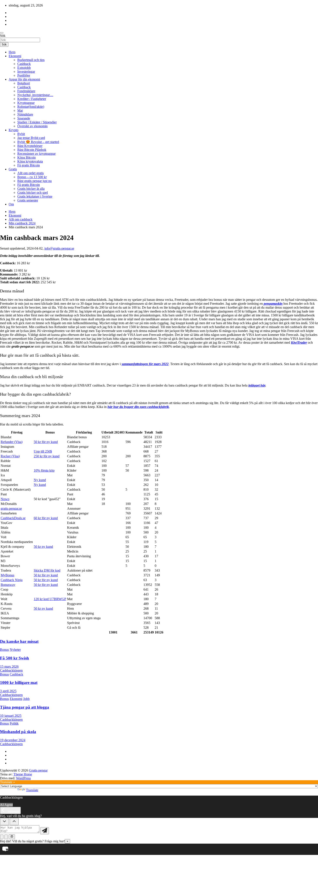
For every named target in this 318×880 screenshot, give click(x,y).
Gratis (13, 169)
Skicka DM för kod (47, 570)
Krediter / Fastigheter (31, 99)
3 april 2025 (8, 691)
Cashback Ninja (11, 580)
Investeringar (26, 71)
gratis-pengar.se (11, 508)
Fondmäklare (26, 91)
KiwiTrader (299, 342)
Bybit (21, 134)
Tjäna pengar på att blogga (24, 707)
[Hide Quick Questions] (4, 821)
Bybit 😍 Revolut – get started (38, 142)
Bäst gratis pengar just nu (34, 181)
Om (11, 204)
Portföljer (23, 75)
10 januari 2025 (10, 715)
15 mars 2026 (9, 666)
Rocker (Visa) (10, 456)
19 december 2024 (12, 740)
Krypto (13, 130)
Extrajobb (24, 67)
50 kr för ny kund (46, 442)
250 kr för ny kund (46, 456)
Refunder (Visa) (11, 442)
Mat (20, 110)
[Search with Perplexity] (12, 836)
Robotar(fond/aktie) (30, 106)
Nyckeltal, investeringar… (35, 95)
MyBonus (7, 575)
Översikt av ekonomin (32, 126)
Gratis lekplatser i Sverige (34, 196)
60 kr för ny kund (46, 518)
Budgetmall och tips (31, 60)
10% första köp (44, 470)
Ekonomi (15, 56)
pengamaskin (273, 303)
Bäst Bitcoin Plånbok (31, 150)
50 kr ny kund (43, 546)
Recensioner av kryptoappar (36, 153)
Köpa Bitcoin (26, 157)
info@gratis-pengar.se (59, 248)
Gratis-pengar (38, 770)
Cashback (24, 64)
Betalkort (23, 83)
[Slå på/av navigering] (1, 33)
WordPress (23, 778)
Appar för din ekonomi (24, 79)
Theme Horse (22, 774)
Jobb (26, 699)
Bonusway (8, 585)
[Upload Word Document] (6, 837)
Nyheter (15, 649)
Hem (12, 52)
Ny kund (40, 480)
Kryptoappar (26, 103)
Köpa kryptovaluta (30, 161)
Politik (14, 723)
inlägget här (256, 385)
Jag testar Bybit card (31, 138)
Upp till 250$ (43, 451)
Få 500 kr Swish (14, 658)
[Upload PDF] (1, 837)
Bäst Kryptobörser (29, 146)
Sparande (23, 118)
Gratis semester (27, 200)
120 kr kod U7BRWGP (50, 599)
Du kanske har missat (19, 641)
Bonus (4, 649)
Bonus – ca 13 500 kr (32, 177)
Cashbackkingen (11, 670)
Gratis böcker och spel (32, 192)
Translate (32, 790)
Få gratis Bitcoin (28, 165)
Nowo (5, 499)
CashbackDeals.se (13, 518)
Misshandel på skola (18, 731)
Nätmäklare (25, 114)
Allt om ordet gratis (30, 173)
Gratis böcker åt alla (31, 188)
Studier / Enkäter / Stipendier (37, 122)
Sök (2, 35)
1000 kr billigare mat (18, 682)
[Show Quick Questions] (14, 821)
